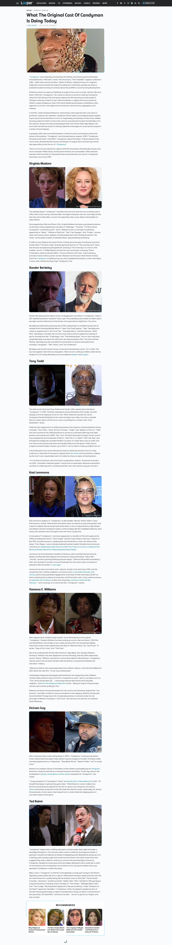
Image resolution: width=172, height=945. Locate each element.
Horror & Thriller (41, 10)
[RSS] (139, 3)
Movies (52, 3)
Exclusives (41, 3)
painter (75, 354)
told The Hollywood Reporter (53, 683)
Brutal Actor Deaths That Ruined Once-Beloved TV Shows (92, 930)
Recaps (78, 3)
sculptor (85, 354)
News (105, 3)
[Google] (135, 3)
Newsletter (149, 3)
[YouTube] (121, 3)
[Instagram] (128, 3)
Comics (87, 3)
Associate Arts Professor (41, 580)
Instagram (42, 258)
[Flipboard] (132, 3)
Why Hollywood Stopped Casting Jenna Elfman (37, 930)
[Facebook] (117, 3)
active (31, 789)
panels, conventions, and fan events (55, 774)
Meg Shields (32, 25)
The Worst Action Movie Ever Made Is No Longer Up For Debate (55, 930)
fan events (74, 453)
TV (59, 3)
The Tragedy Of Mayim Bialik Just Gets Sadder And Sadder (74, 930)
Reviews (96, 3)
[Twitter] (125, 3)
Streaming (67, 3)
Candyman (34, 77)
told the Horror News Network (78, 781)
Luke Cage (56, 565)
